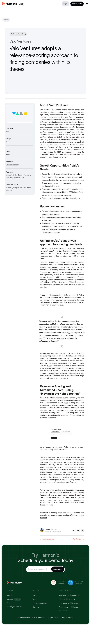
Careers (10, 599)
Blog (21, 4)
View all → (63, 611)
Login (66, 4)
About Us (10, 595)
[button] (87, 3)
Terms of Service (67, 617)
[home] (10, 4)
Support (36, 607)
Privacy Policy (53, 617)
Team (9, 603)
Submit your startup (14, 607)
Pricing (35, 595)
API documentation (40, 603)
